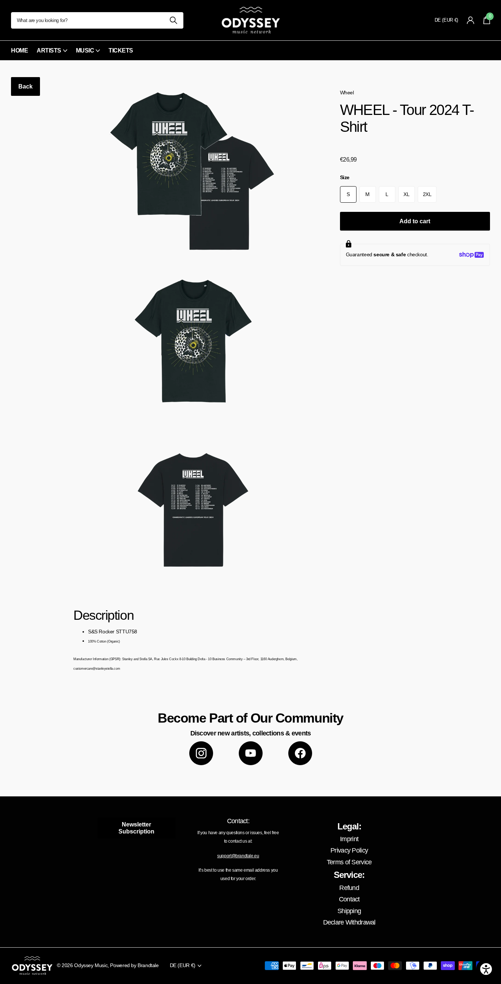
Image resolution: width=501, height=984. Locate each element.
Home (19, 50)
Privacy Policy (349, 850)
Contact (349, 899)
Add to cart (414, 221)
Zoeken (173, 20)
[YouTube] (251, 753)
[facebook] (300, 753)
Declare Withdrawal (349, 922)
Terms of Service (349, 862)
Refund (349, 887)
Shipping (349, 911)
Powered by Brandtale (134, 965)
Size (345, 177)
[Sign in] (471, 20)
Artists (49, 50)
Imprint (349, 839)
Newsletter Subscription (136, 828)
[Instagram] (201, 753)
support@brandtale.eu (238, 855)
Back (25, 86)
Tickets (121, 50)
